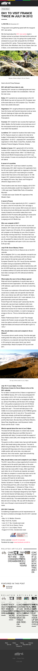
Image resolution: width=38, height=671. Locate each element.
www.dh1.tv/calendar (18, 540)
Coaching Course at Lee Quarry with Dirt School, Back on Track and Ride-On (30, 562)
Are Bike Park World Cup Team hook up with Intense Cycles (34, 612)
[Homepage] (19, 653)
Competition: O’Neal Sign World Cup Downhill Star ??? (26, 606)
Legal (14, 658)
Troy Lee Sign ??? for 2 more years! (18, 559)
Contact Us (19, 646)
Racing (5, 9)
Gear (17, 644)
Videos (14, 643)
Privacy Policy (20, 658)
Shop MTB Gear (27, 644)
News (6, 643)
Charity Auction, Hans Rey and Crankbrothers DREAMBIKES (6, 557)
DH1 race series (22, 34)
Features (31, 643)
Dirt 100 (9, 644)
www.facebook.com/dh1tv (22, 542)
